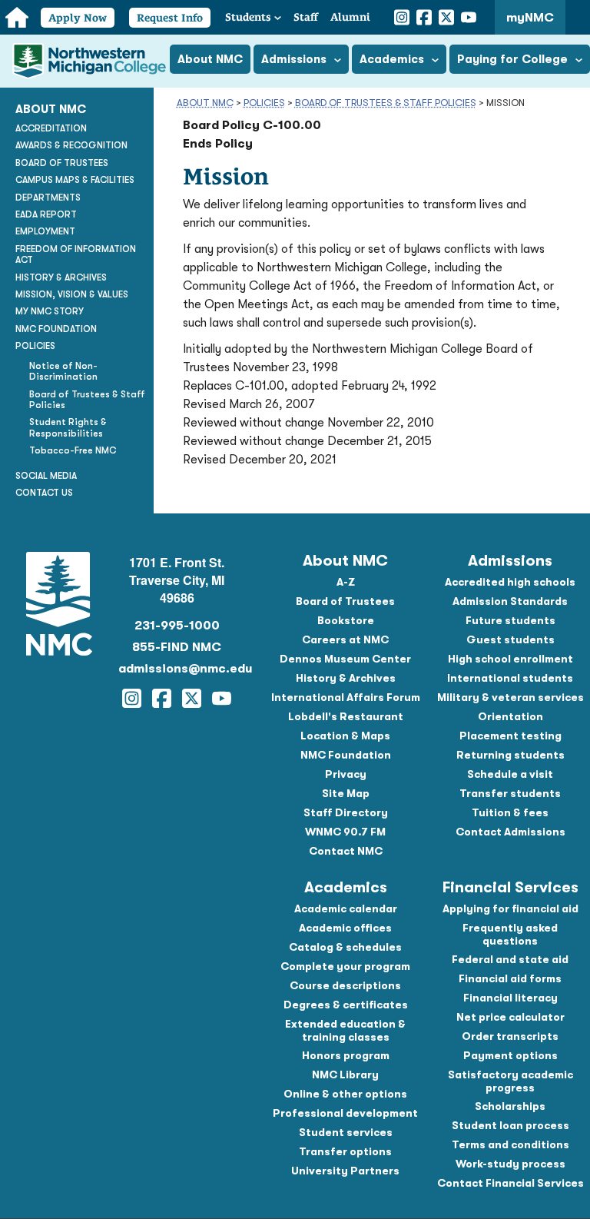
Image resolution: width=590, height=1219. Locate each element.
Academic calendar (345, 908)
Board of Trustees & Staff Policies (385, 102)
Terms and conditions (510, 1144)
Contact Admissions (510, 831)
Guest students (510, 639)
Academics (345, 887)
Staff (305, 17)
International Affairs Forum (345, 697)
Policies (264, 102)
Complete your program (345, 966)
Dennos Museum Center (345, 659)
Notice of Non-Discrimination (63, 371)
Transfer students (510, 793)
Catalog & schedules (345, 947)
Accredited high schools (510, 582)
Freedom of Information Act (75, 254)
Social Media (46, 475)
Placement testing (510, 735)
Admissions (510, 561)
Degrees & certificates (345, 1004)
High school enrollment (510, 659)
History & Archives (61, 277)
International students (510, 678)
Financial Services (510, 887)
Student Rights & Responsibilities (68, 427)
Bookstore (345, 620)
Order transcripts (510, 1036)
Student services (346, 1132)
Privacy (345, 774)
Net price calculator (510, 1017)
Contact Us (44, 492)
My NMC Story (49, 311)
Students (248, 17)
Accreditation (51, 128)
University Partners (345, 1170)
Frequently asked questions (510, 934)
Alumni (350, 17)
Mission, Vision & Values (71, 294)
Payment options (510, 1055)
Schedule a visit (510, 774)
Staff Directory (345, 812)
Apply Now (77, 18)
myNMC (530, 18)
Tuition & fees (510, 812)
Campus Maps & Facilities (74, 179)
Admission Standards (510, 601)
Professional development (345, 1113)
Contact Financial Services (510, 1183)
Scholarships (510, 1106)
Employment (45, 231)
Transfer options (345, 1151)
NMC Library (345, 1074)
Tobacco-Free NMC (72, 450)
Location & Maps (345, 735)
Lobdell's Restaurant (345, 716)
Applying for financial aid (510, 908)
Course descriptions (345, 985)
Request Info (170, 18)
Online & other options (345, 1094)
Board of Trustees (61, 163)
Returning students (510, 755)
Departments (48, 197)
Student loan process (510, 1125)
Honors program (345, 1055)
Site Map (346, 793)
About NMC (205, 102)
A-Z (345, 582)
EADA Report (46, 214)
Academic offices (345, 928)
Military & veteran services (510, 697)
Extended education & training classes (345, 1030)
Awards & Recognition (71, 145)
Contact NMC (346, 851)
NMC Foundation (56, 329)
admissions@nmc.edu (177, 669)
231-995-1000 (177, 626)
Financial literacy (510, 997)
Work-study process (510, 1164)
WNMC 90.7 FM (345, 831)
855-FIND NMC (176, 647)
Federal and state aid (510, 959)
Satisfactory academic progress (510, 1081)
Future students (510, 620)
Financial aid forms (510, 978)
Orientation (510, 716)
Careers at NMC (345, 639)
